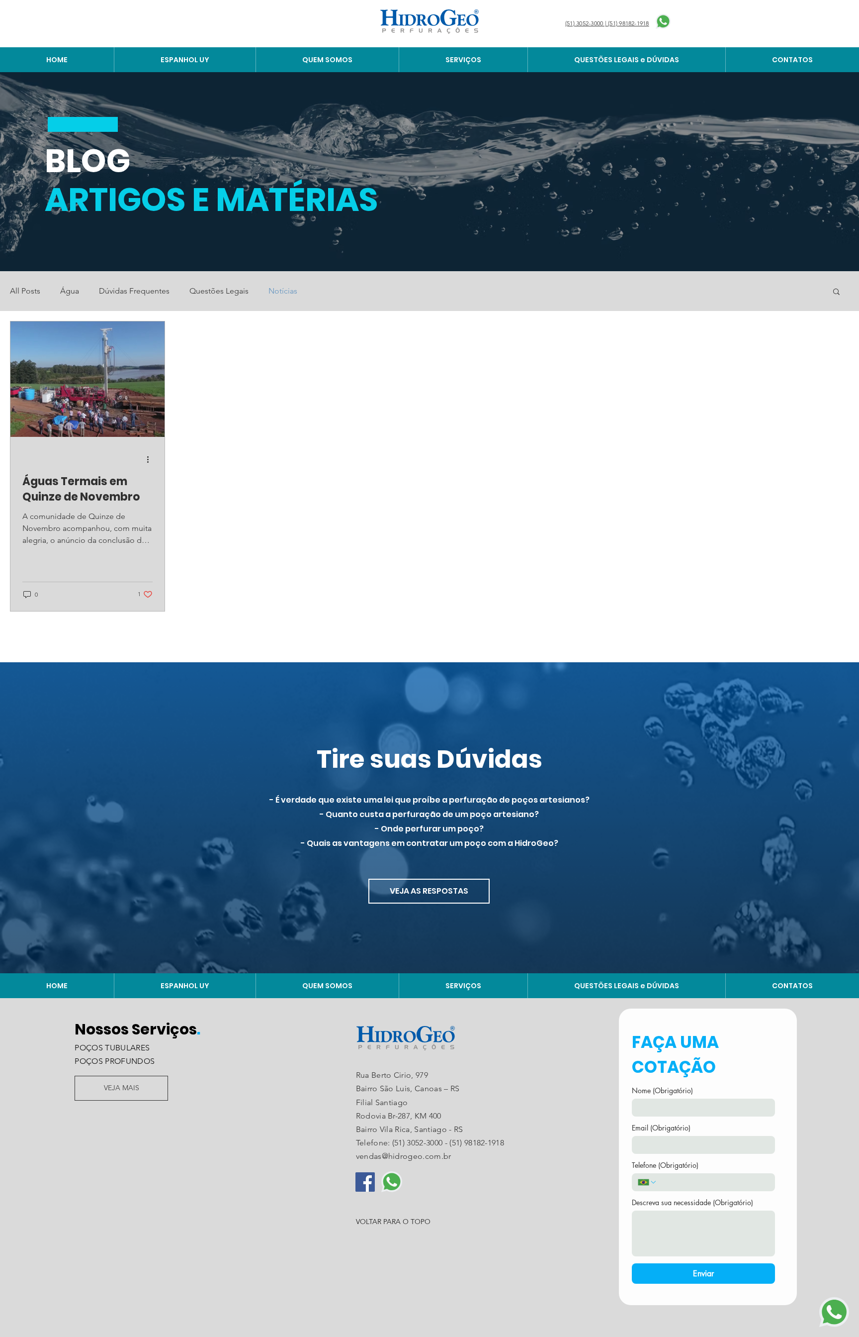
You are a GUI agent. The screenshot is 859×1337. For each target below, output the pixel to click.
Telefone (665, 1165)
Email (661, 1128)
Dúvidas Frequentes (134, 291)
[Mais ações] (151, 459)
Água (69, 291)
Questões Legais (219, 291)
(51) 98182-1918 (476, 1142)
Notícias (282, 291)
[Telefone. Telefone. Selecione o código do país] (647, 1182)
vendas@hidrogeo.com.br (403, 1156)
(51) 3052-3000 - (420, 1142)
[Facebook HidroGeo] (365, 1182)
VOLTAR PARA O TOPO (393, 1221)
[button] (836, 292)
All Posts (25, 291)
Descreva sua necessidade (692, 1202)
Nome (662, 1090)
